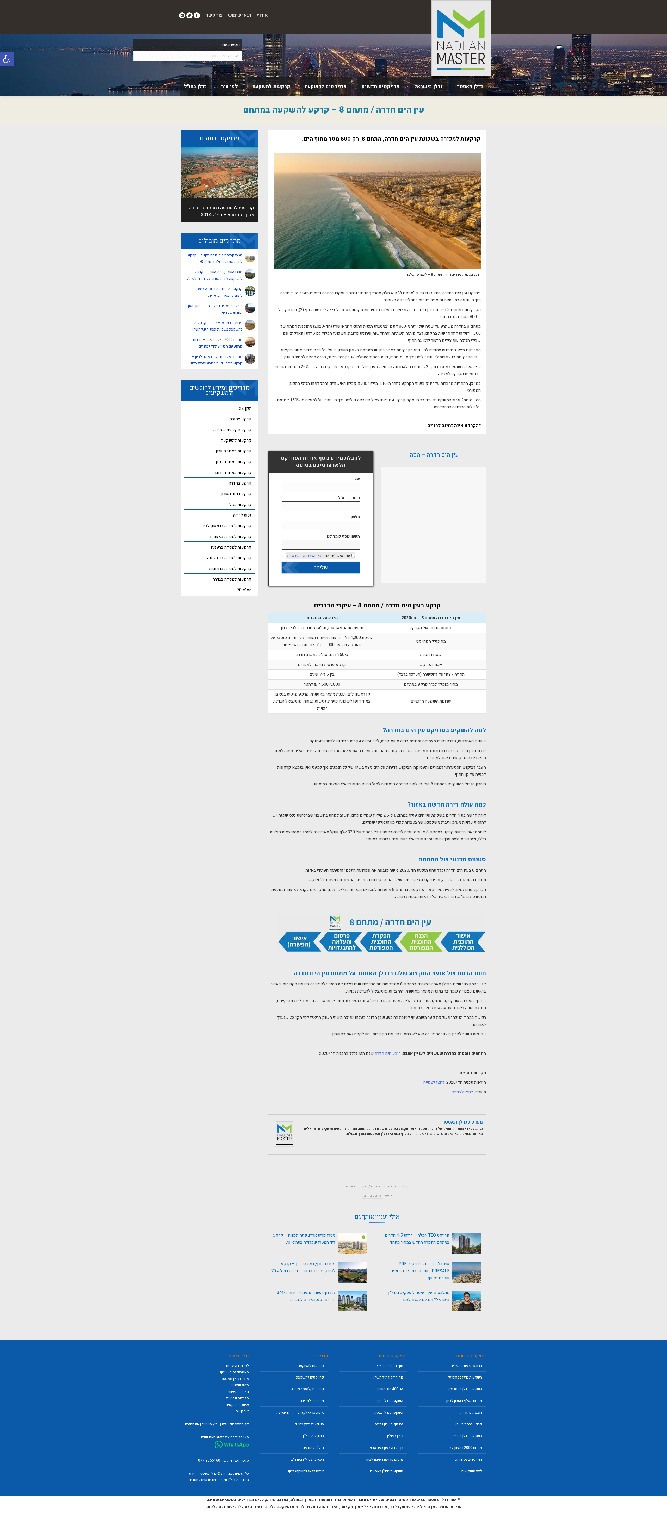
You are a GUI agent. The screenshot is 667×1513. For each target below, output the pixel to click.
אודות (262, 15)
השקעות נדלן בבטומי (387, 1412)
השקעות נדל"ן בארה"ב (307, 1459)
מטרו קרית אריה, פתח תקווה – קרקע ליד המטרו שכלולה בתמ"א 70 (304, 1238)
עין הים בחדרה (372, 1196)
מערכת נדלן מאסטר (462, 1122)
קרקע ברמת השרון (468, 1424)
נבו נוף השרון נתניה (389, 1424)
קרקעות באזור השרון (233, 451)
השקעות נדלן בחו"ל (309, 1424)
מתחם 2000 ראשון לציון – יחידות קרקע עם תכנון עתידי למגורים (217, 343)
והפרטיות (294, 556)
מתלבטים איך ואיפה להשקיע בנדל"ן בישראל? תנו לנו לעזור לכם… (418, 1296)
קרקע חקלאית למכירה (232, 430)
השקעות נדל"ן (313, 1436)
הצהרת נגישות (238, 1391)
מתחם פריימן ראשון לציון (384, 1459)
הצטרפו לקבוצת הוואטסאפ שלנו (225, 1437)
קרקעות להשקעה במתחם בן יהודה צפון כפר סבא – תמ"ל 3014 (221, 211)
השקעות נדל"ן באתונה (386, 1471)
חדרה (392, 1186)
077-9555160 (209, 1460)
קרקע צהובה (240, 419)
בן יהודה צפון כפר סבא (386, 1447)
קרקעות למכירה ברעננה (231, 547)
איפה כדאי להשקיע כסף (306, 1471)
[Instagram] (182, 15)
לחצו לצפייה (433, 1082)
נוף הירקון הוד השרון (388, 1377)
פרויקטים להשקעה (310, 1377)
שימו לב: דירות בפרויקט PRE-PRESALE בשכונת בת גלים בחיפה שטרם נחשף (420, 1271)
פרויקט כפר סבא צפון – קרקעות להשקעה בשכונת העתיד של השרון (217, 326)
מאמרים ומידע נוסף (234, 1372)
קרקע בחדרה (240, 483)
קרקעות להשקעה (356, 1186)
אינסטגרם (192, 1424)
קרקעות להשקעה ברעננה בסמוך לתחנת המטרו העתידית (218, 292)
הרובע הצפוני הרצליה (466, 1365)
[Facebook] (197, 15)
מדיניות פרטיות (237, 1398)
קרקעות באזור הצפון (233, 462)
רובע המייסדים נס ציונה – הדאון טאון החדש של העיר (215, 309)
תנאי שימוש (239, 15)
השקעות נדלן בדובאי (466, 1436)
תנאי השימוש (313, 556)
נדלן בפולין (395, 1436)
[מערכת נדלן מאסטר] (284, 1145)
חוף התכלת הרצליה (389, 1365)
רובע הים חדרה (387, 1053)
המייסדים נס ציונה (468, 1459)
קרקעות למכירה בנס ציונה (229, 558)
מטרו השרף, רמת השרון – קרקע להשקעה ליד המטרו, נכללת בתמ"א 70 (303, 1267)
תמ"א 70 (244, 590)
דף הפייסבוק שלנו (235, 1424)
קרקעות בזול (240, 504)
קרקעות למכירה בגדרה (232, 579)
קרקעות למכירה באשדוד (230, 537)
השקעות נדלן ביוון (389, 1401)
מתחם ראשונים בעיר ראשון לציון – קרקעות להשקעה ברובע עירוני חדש (216, 360)
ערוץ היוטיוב (210, 1424)
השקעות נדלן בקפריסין (465, 1389)
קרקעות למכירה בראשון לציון (226, 526)
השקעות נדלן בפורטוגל (465, 1377)
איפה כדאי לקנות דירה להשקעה (300, 1412)
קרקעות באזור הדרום (233, 472)
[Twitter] (189, 15)
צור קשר (214, 15)
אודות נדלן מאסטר (235, 1378)
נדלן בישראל (378, 1186)
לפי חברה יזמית (237, 1365)
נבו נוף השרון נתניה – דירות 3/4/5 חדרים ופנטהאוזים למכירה (306, 1296)
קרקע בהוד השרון (236, 494)
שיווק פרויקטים (237, 1404)
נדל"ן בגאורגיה (313, 1447)
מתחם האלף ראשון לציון (464, 1401)
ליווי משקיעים (471, 1471)
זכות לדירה (242, 515)
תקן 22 (245, 408)
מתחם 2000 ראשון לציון (464, 1447)
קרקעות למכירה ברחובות (230, 569)
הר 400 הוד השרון (389, 1389)
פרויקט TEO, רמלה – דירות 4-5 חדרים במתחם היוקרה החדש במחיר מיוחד (417, 1238)
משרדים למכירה (312, 1401)
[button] (7, 59)
